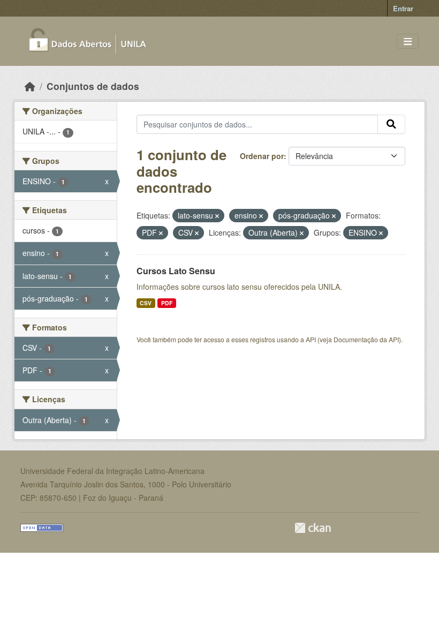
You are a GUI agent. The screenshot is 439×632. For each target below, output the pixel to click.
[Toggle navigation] (408, 41)
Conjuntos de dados (93, 86)
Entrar (403, 8)
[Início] (30, 86)
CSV (146, 303)
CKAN (312, 527)
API (311, 339)
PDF (166, 303)
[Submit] (391, 124)
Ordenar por (262, 156)
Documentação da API (366, 339)
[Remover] (217, 216)
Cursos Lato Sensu (176, 271)
